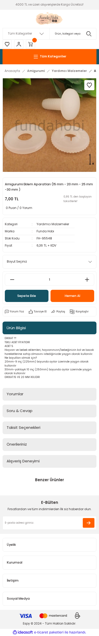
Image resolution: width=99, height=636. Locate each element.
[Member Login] (18, 44)
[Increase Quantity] (87, 279)
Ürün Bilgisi (16, 327)
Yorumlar (15, 394)
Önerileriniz (17, 444)
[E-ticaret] (49, 632)
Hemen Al (72, 296)
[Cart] (30, 44)
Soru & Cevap (19, 410)
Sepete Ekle (26, 296)
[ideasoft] (23, 632)
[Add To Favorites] (89, 85)
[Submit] (88, 523)
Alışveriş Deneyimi (23, 461)
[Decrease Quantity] (12, 279)
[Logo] (49, 18)
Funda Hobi (45, 231)
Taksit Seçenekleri (23, 427)
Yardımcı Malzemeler (53, 224)
